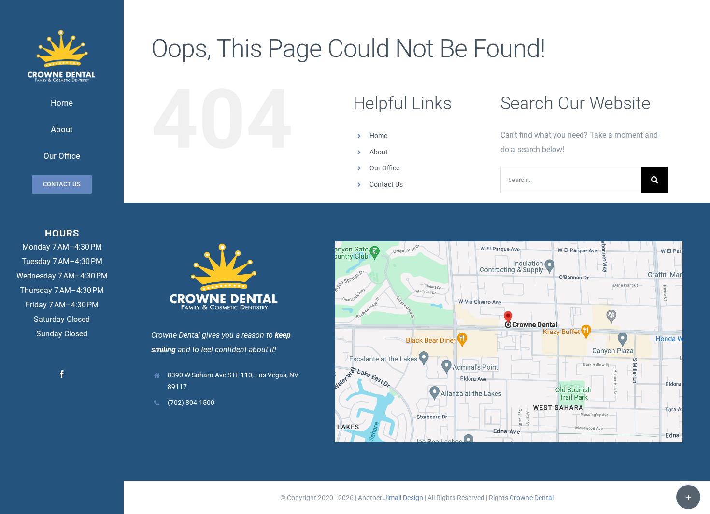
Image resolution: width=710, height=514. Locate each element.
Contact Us (386, 184)
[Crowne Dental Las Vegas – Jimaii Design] (508, 245)
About (378, 152)
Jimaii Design (403, 497)
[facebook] (62, 374)
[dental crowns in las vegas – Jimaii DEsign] (62, 28)
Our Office (384, 168)
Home (378, 135)
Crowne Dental (532, 497)
